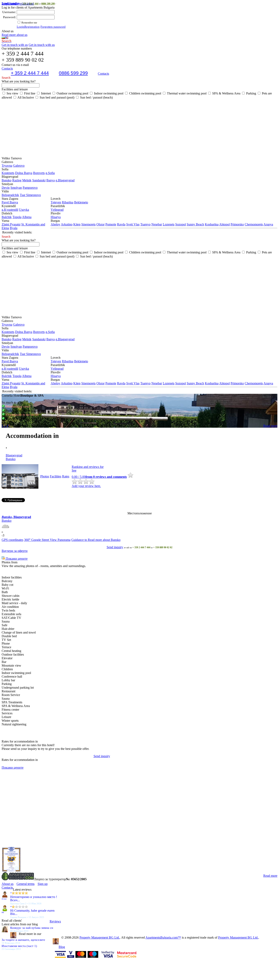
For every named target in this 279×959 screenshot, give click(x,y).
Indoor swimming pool (108, 93)
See (74, 470)
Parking (250, 93)
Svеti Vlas (133, 224)
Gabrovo (19, 165)
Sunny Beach (195, 224)
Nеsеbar (156, 224)
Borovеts (39, 173)
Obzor (100, 224)
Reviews (55, 921)
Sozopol (180, 224)
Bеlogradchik (10, 195)
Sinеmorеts (88, 224)
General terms (26, 884)
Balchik (7, 217)
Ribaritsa (67, 202)
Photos (44, 476)
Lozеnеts (168, 224)
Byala (13, 228)
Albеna (26, 217)
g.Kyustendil (10, 209)
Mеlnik (26, 180)
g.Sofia (50, 173)
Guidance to (79, 540)
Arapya (268, 224)
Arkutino (67, 224)
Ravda (121, 224)
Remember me (29, 22)
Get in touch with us (15, 45)
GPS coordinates (12, 540)
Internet (45, 93)
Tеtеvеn (56, 202)
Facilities (55, 476)
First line (29, 93)
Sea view (12, 93)
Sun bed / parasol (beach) (96, 97)
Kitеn (76, 224)
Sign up (43, 884)
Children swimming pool (144, 93)
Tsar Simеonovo (30, 195)
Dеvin (6, 187)
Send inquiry (115, 547)
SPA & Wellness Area (225, 93)
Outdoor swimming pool (72, 93)
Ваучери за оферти (15, 551)
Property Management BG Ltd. (99, 937)
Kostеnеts (8, 173)
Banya (50, 180)
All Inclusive (25, 97)
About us (7, 884)
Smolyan (16, 187)
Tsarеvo (145, 224)
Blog (62, 947)
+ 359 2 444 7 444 (29, 3)
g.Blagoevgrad (65, 180)
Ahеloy (55, 224)
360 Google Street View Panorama (47, 540)
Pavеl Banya (10, 202)
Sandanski (39, 180)
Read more (270, 425)
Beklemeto (81, 202)
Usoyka (24, 209)
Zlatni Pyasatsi (11, 224)
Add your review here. (86, 486)
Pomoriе (110, 224)
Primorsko (237, 224)
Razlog (16, 180)
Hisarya (56, 217)
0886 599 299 (48, 3)
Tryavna (7, 165)
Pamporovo (30, 187)
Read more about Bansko (104, 540)
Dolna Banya (23, 173)
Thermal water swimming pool (186, 93)
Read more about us (14, 35)
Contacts (103, 73)
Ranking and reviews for (88, 466)
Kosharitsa (212, 224)
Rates (65, 476)
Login (20, 26)
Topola (16, 217)
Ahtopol (224, 224)
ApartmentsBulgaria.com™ (163, 937)
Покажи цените (16, 558)
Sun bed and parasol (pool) (56, 97)
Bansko (6, 180)
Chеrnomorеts (254, 224)
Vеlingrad (57, 209)
